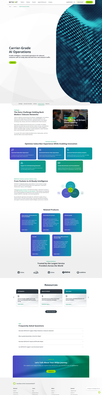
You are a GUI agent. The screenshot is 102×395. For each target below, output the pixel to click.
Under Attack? (80, 2)
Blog (33, 390)
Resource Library (35, 392)
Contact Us (89, 2)
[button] (70, 119)
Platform (22, 2)
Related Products (41, 103)
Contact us (12, 62)
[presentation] (28, 2)
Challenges (20, 103)
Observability (15, 392)
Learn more (24, 229)
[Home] (13, 2)
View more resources (51, 311)
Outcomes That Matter (28, 103)
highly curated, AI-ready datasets (28, 191)
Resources (47, 103)
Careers (52, 392)
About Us (53, 390)
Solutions (35, 103)
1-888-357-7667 (73, 390)
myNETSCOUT (69, 2)
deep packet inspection (22, 189)
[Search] (74, 2)
